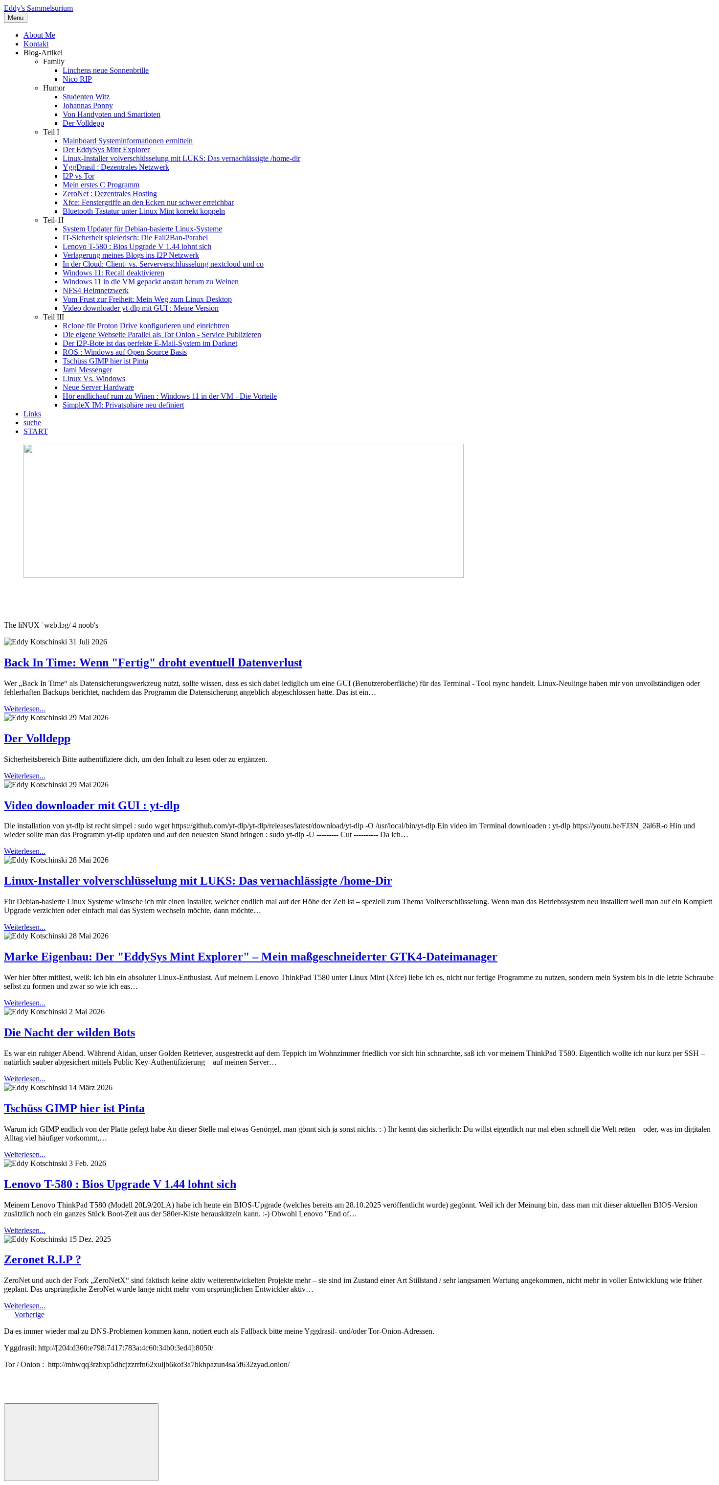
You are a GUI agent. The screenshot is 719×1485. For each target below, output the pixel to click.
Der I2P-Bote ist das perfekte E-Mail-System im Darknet (150, 343)
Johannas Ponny (88, 105)
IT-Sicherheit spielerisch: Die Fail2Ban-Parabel (135, 237)
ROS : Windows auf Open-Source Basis (125, 352)
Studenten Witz (86, 96)
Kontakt (35, 44)
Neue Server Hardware (98, 387)
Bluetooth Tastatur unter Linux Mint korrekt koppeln (144, 211)
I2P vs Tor (78, 176)
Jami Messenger (87, 370)
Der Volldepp (83, 123)
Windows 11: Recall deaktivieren (113, 273)
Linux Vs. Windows (94, 378)
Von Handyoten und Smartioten (111, 114)
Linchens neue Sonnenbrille (106, 70)
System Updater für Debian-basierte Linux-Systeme (142, 229)
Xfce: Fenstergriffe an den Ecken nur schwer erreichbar (148, 202)
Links (32, 414)
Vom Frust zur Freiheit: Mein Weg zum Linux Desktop (147, 299)
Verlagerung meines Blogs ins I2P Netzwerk (131, 255)
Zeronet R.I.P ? (42, 1259)
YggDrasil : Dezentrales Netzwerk (116, 167)
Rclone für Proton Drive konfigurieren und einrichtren (146, 325)
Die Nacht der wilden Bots (69, 1032)
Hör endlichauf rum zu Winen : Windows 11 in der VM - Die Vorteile (170, 396)
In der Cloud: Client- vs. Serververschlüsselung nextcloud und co (163, 264)
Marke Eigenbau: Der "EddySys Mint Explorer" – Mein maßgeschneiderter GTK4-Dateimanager (250, 956)
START (35, 431)
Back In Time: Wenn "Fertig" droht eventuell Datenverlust (153, 662)
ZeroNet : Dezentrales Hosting (110, 193)
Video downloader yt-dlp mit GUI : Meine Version (141, 308)
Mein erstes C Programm (101, 185)
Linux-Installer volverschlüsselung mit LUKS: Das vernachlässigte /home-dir (181, 158)
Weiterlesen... (24, 709)
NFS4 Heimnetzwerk (96, 290)
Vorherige (29, 1314)
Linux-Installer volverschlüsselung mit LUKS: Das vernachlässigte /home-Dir (198, 880)
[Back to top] (81, 1442)
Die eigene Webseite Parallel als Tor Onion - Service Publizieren (162, 334)
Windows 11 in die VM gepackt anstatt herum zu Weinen (151, 281)
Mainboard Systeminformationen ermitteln (128, 141)
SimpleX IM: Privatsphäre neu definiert (123, 405)
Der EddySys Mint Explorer (106, 149)
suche (32, 422)
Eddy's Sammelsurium (38, 8)
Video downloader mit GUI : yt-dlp (92, 805)
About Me (39, 35)
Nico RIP (77, 79)
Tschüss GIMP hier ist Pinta (105, 361)
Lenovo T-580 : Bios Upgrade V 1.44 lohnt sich (137, 246)
